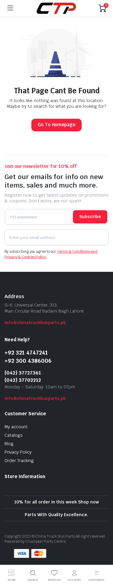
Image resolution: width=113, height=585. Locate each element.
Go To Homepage (57, 124)
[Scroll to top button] (103, 558)
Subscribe (90, 216)
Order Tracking (19, 460)
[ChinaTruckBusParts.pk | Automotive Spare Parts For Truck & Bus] (56, 8)
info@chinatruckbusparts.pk (35, 322)
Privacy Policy (18, 452)
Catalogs (14, 435)
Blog (9, 443)
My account (16, 426)
